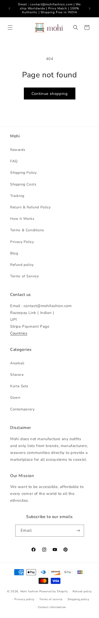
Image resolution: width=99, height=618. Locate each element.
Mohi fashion (29, 591)
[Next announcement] (89, 8)
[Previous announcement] (9, 8)
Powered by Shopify (53, 591)
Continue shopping (49, 93)
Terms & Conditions (27, 230)
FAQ (14, 161)
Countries (18, 333)
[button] (10, 27)
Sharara (16, 374)
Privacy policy (24, 599)
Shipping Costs (23, 184)
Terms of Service (24, 276)
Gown (15, 397)
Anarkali (17, 363)
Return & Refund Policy (30, 207)
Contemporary (22, 409)
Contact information (52, 607)
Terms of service (51, 599)
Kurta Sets (19, 386)
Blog (14, 253)
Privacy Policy (22, 241)
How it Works (22, 218)
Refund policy (22, 264)
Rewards (17, 149)
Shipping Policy (23, 172)
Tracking (17, 195)
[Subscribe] (78, 531)
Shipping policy (78, 599)
